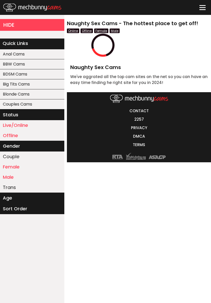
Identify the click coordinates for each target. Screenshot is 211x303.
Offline (10, 135)
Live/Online (15, 125)
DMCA (139, 136)
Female (11, 167)
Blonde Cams (16, 94)
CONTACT (139, 110)
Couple (11, 156)
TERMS (139, 144)
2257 (139, 119)
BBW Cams (14, 64)
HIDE (8, 25)
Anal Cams (14, 54)
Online (73, 31)
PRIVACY (139, 127)
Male (8, 177)
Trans (9, 187)
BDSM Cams (15, 74)
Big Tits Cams (16, 84)
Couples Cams (17, 104)
